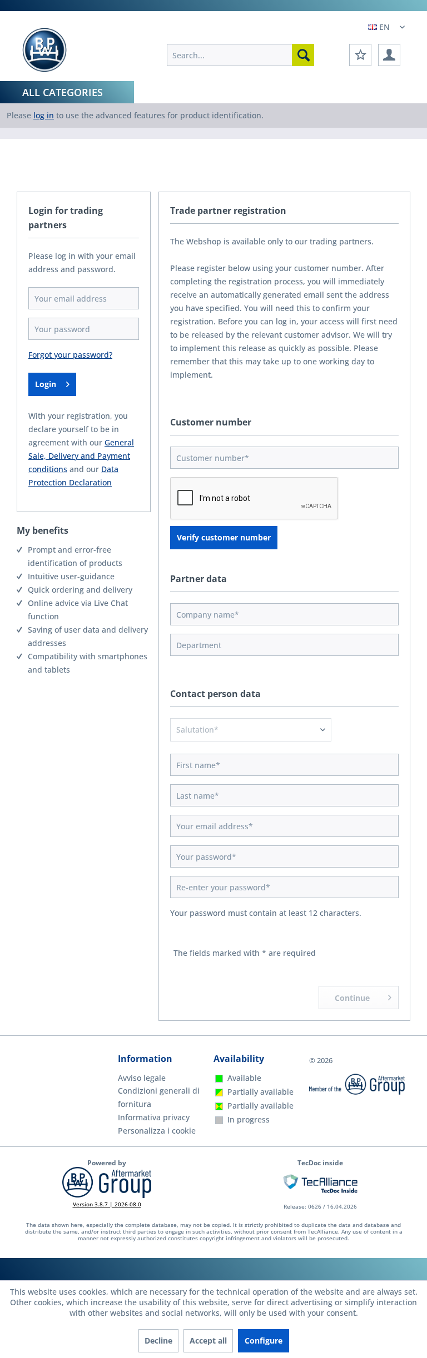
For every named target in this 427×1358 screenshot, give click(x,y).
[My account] (389, 55)
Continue (352, 998)
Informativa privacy (154, 1117)
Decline (158, 1340)
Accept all (208, 1340)
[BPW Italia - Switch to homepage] (44, 50)
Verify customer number (224, 537)
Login (45, 384)
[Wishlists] (360, 55)
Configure (263, 1340)
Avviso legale (142, 1078)
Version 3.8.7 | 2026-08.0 (107, 1204)
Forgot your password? (70, 354)
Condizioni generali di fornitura (159, 1097)
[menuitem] (240, 55)
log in (43, 115)
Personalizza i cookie (157, 1130)
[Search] (303, 55)
